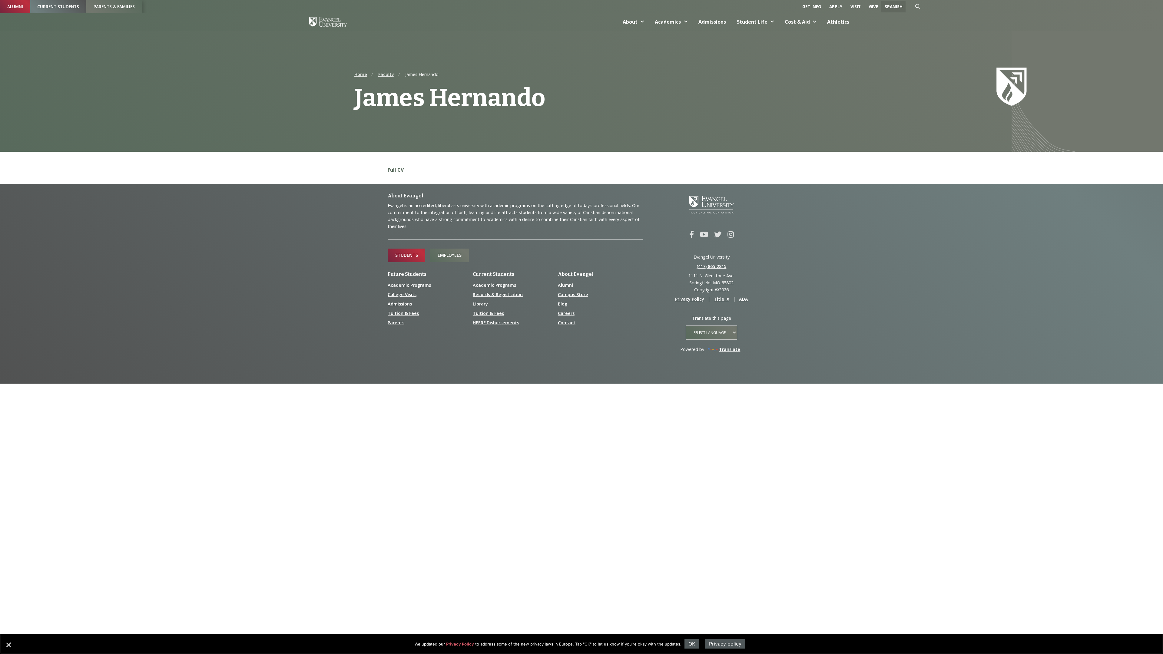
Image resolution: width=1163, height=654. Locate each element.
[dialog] (581, 644)
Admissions (712, 21)
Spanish (894, 6)
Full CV (396, 170)
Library (480, 304)
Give (873, 6)
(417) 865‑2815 (711, 266)
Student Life (752, 21)
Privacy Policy (460, 644)
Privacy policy (725, 644)
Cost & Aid (797, 21)
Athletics (838, 21)
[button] (8, 647)
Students (406, 255)
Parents (396, 322)
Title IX (721, 299)
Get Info (811, 6)
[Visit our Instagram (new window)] (730, 234)
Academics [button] (668, 21)
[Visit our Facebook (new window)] (691, 234)
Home (360, 74)
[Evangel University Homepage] (328, 22)
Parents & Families (114, 6)
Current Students (58, 6)
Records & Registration (498, 294)
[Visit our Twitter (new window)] (717, 234)
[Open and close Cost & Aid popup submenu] (815, 21)
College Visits (402, 294)
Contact (566, 322)
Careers (566, 313)
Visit (855, 6)
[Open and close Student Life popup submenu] (772, 21)
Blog (562, 304)
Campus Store (573, 294)
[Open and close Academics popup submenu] (686, 21)
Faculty (386, 74)
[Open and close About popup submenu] (642, 21)
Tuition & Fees (403, 313)
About (630, 21)
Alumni (15, 6)
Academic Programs (409, 285)
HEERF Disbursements (496, 322)
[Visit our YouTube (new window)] (704, 234)
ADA (743, 299)
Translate (729, 349)
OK (691, 644)
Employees (450, 255)
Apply (835, 6)
